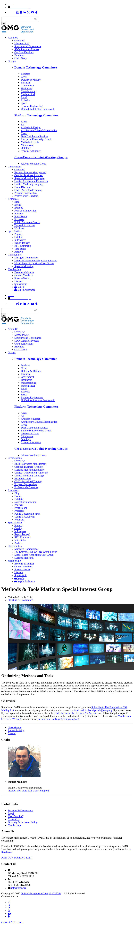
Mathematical (28, 94)
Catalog (18, 237)
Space (24, 103)
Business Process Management (30, 172)
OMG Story (20, 58)
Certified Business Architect (28, 175)
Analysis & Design (31, 127)
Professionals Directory (26, 196)
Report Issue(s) (22, 242)
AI (22, 124)
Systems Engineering (32, 106)
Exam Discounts (22, 187)
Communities (15, 254)
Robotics (25, 100)
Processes (19, 219)
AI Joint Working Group (33, 163)
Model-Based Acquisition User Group (34, 263)
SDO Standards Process (26, 49)
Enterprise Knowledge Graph (36, 139)
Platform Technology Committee (36, 115)
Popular (18, 234)
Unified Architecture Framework (38, 109)
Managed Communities (26, 257)
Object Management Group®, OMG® (41, 893)
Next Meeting (15, 727)
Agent (24, 121)
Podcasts (18, 213)
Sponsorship (20, 284)
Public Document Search (27, 222)
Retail (24, 97)
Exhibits (18, 207)
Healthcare (26, 88)
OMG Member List (64, 713)
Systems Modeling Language (29, 178)
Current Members (23, 275)
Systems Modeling (24, 266)
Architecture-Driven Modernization (39, 130)
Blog (16, 201)
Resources (13, 198)
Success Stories (22, 278)
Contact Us (13, 819)
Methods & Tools (30, 142)
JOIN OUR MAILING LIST (16, 857)
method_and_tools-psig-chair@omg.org (91, 710)
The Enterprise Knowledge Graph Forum (35, 260)
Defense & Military (31, 79)
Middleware (27, 145)
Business (25, 73)
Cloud (24, 133)
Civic (23, 76)
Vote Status (20, 248)
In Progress (20, 240)
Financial (25, 82)
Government (27, 85)
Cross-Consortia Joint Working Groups (40, 157)
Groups (12, 61)
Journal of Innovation (25, 210)
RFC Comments (22, 245)
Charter (12, 733)
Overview (19, 40)
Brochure (19, 55)
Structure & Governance (20, 600)
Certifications (15, 166)
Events (17, 204)
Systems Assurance (31, 151)
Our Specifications (24, 52)
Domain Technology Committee (35, 67)
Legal (11, 813)
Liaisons (18, 281)
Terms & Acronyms (24, 225)
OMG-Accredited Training (28, 190)
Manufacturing (28, 91)
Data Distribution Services (34, 136)
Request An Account (86, 713)
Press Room (20, 216)
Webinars (19, 228)
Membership (14, 269)
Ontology (26, 148)
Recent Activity (16, 730)
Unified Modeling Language (29, 184)
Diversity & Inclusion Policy (22, 822)
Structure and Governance (27, 46)
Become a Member (24, 272)
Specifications (15, 231)
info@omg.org (18, 888)
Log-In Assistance (26, 289)
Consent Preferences (11, 922)
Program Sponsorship (25, 193)
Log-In (20, 287)
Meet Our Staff (15, 816)
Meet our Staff (21, 43)
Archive (18, 251)
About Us (13, 37)
